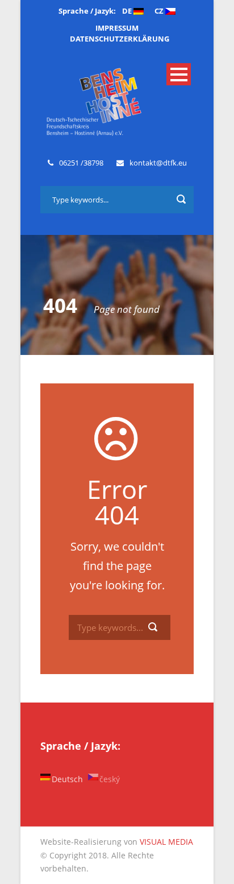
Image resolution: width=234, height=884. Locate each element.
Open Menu (178, 74)
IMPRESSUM (117, 28)
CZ (159, 11)
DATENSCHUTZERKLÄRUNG (119, 39)
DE (127, 11)
